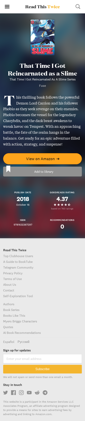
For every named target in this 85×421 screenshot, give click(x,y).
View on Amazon (43, 158)
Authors (8, 304)
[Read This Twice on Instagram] (21, 393)
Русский (23, 342)
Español (8, 342)
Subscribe (42, 369)
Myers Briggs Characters (20, 321)
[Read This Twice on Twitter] (5, 393)
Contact (8, 290)
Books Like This (14, 315)
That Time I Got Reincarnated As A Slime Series (42, 79)
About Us (9, 285)
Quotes (8, 327)
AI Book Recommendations (22, 333)
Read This (42, 6)
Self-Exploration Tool (18, 296)
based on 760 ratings (62, 208)
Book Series (11, 310)
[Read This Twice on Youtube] (29, 393)
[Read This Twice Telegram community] (45, 393)
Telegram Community (18, 267)
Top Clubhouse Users (18, 256)
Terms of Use (12, 279)
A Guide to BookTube (18, 262)
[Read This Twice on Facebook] (13, 393)
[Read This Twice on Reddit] (37, 393)
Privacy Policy (13, 273)
